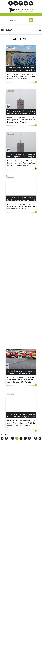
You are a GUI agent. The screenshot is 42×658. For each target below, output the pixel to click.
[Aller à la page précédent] (6, 438)
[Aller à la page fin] (39, 438)
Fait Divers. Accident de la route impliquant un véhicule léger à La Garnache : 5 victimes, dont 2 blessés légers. (21, 417)
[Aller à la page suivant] (35, 438)
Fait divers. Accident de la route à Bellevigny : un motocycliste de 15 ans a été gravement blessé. (21, 200)
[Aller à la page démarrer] (2, 438)
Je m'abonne (21, 15)
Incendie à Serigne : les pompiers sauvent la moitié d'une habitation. (21, 372)
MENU (8, 29)
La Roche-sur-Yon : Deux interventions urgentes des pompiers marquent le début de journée (21, 156)
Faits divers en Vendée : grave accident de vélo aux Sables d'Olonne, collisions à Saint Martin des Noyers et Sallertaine (21, 114)
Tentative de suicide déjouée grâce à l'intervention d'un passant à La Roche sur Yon (21, 70)
